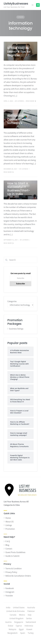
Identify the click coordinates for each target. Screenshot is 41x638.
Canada (13, 615)
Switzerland (31, 622)
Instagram (9, 592)
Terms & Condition (13, 568)
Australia (31, 607)
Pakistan (31, 611)
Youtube (9, 595)
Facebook (9, 588)
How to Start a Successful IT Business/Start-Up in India (18, 188)
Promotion (10, 529)
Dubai (10, 625)
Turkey (31, 633)
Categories (12, 301)
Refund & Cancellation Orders (18, 576)
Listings (8, 525)
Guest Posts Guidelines (15, 552)
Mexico (22, 615)
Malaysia (12, 629)
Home (8, 518)
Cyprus (19, 625)
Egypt (21, 629)
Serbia (29, 618)
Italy (29, 615)
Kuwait (29, 629)
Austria (8, 622)
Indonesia (29, 625)
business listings (16, 328)
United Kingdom (16, 618)
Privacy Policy (11, 572)
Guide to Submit (12, 556)
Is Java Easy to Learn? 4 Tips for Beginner (19, 51)
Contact (8, 548)
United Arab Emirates (15, 611)
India (8, 607)
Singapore (18, 622)
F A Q (7, 541)
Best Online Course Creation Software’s (19, 119)
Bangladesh (13, 633)
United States (19, 607)
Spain (22, 633)
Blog (7, 545)
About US (9, 521)
